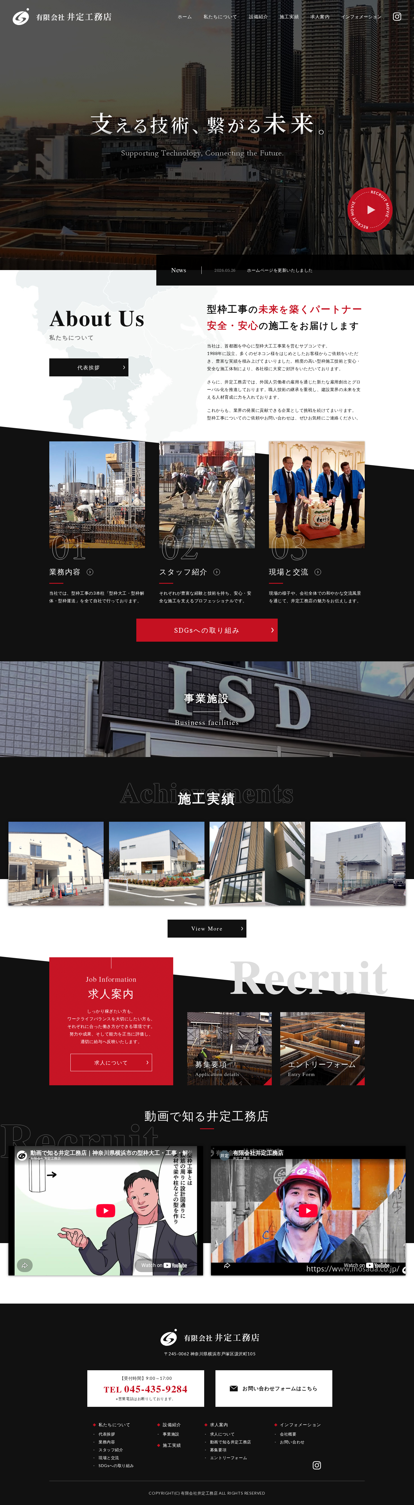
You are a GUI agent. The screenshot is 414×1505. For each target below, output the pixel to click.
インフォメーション (361, 17)
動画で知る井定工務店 (230, 1441)
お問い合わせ (292, 1441)
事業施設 (171, 1434)
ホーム (185, 17)
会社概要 (288, 1434)
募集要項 (218, 1449)
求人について (222, 1434)
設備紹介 (258, 17)
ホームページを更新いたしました (280, 270)
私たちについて (221, 17)
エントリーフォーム (228, 1457)
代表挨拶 (107, 1434)
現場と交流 (109, 1457)
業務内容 (107, 1441)
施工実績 (289, 17)
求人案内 (320, 17)
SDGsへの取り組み (116, 1465)
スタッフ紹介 (111, 1449)
